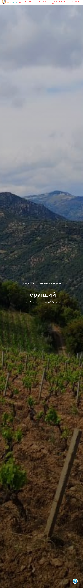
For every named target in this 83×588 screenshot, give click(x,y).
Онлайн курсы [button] (73, 1)
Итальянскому (41, 1)
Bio (53, 3)
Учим (31, 1)
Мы (25, 1)
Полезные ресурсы (57, 1)
